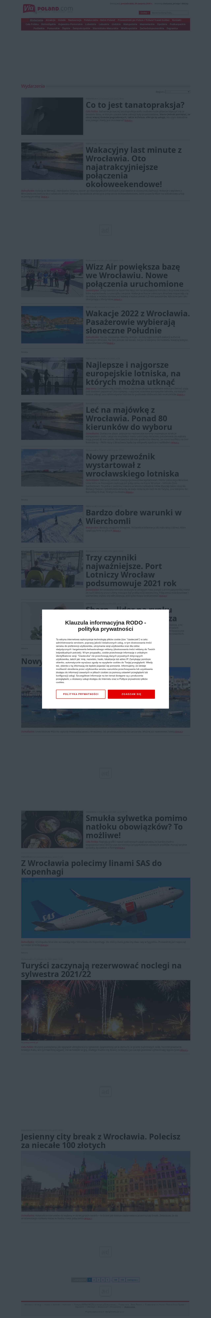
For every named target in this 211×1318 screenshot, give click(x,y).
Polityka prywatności (81, 694)
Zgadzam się (131, 694)
